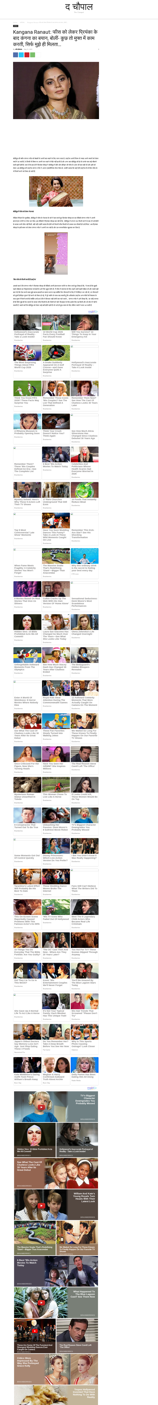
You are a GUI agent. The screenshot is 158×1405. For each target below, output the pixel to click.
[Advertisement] (56, 139)
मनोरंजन (22, 22)
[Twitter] (21, 54)
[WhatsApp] (32, 54)
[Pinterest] (26, 54)
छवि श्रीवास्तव (18, 49)
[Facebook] (15, 54)
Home (15, 22)
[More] (38, 54)
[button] (142, 19)
